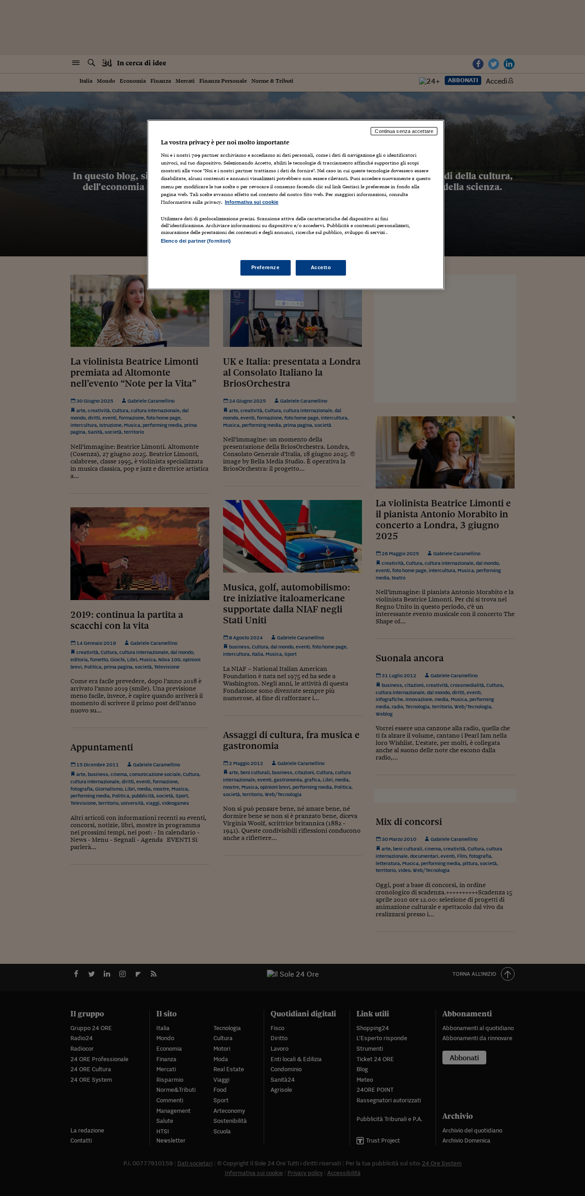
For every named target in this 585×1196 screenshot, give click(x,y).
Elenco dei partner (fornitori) (196, 241)
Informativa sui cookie (251, 202)
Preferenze (265, 267)
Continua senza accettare (404, 131)
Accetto (321, 267)
